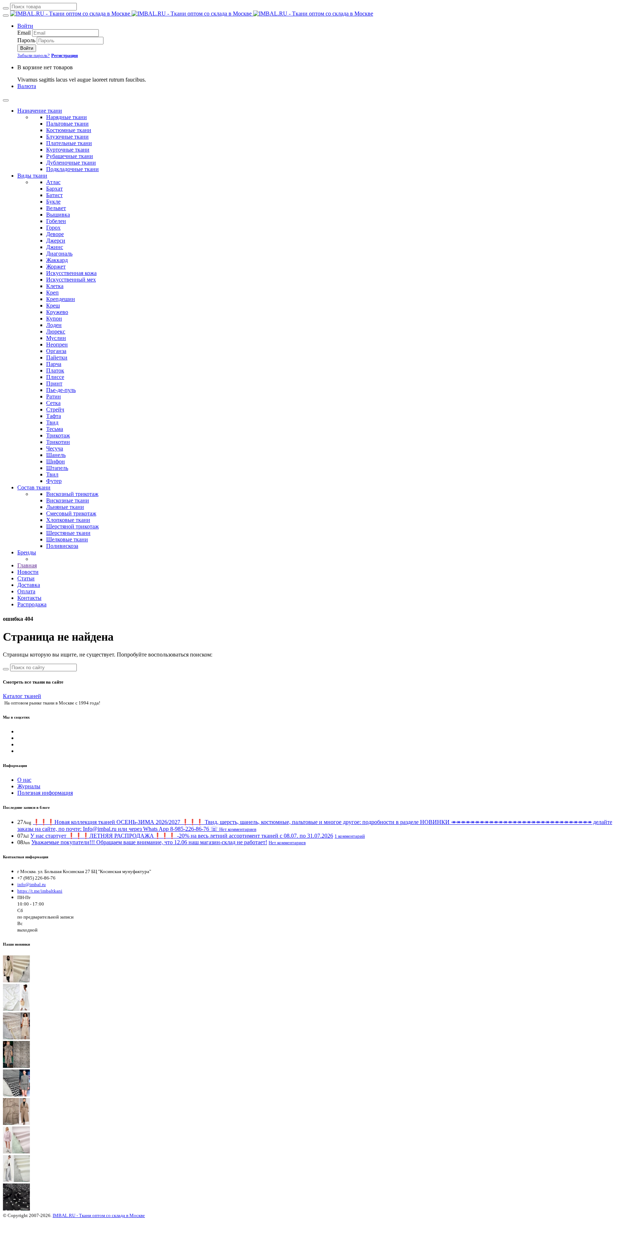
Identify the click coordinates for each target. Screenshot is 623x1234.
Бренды (26, 552)
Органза (56, 351)
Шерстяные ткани (68, 533)
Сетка (53, 403)
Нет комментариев (237, 829)
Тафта (53, 416)
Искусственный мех (71, 279)
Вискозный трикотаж (72, 494)
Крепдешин (60, 299)
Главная (27, 565)
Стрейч (55, 409)
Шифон (55, 461)
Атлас (53, 182)
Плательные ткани (69, 143)
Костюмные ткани (68, 130)
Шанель (56, 455)
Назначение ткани (39, 111)
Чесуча (54, 448)
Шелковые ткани (67, 539)
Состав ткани (33, 487)
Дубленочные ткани (71, 163)
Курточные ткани (67, 150)
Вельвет (56, 208)
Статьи (26, 578)
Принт (54, 383)
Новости (28, 572)
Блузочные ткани (67, 137)
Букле (53, 202)
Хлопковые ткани (68, 520)
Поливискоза (62, 546)
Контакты (29, 598)
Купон (54, 318)
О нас (24, 780)
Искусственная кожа (71, 273)
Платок (55, 370)
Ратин (53, 396)
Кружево (57, 312)
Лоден (54, 325)
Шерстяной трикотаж (72, 526)
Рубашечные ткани (69, 156)
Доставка (28, 585)
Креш (53, 305)
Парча (53, 364)
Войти (25, 26)
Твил (52, 474)
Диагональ (59, 253)
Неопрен (57, 344)
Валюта (26, 86)
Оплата (26, 591)
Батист (54, 195)
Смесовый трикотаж (71, 513)
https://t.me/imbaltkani (39, 891)
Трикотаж (58, 435)
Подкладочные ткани (72, 169)
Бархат (54, 189)
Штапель (57, 468)
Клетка (54, 286)
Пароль (26, 40)
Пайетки (56, 357)
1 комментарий (350, 836)
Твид (52, 422)
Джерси (55, 240)
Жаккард (57, 260)
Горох (53, 227)
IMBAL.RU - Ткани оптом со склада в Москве (99, 1215)
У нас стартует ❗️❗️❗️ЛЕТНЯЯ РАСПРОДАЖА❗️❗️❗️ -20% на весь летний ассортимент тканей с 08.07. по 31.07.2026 (181, 836)
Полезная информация (45, 793)
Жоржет (56, 266)
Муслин (56, 338)
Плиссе (55, 377)
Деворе (55, 234)
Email (24, 33)
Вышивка (58, 215)
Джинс (54, 247)
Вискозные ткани (67, 500)
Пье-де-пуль (61, 390)
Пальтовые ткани (67, 124)
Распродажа (32, 604)
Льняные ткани (65, 507)
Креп (52, 292)
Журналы (28, 786)
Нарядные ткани (66, 117)
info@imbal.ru (31, 884)
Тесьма (54, 429)
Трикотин (58, 442)
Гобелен (56, 221)
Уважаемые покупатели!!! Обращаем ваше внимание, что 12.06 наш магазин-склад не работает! (149, 842)
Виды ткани (32, 176)
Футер (54, 481)
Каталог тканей (22, 696)
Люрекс (55, 331)
